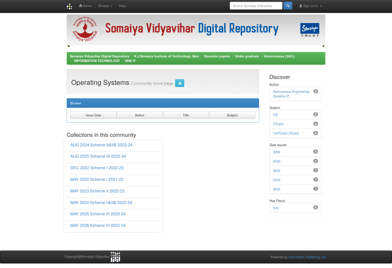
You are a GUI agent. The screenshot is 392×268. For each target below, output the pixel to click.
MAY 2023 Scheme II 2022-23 (97, 191)
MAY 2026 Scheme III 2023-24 (98, 225)
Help (122, 5)
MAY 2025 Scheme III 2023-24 (98, 213)
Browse (104, 5)
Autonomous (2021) (279, 56)
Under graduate (247, 56)
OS (275, 114)
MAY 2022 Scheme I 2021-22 (96, 179)
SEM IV (130, 60)
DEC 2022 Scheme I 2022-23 (97, 167)
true (276, 207)
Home (87, 5)
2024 (276, 179)
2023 (276, 161)
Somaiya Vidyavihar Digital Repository (99, 56)
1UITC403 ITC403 (286, 133)
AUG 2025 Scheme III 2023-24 (98, 156)
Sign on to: (311, 5)
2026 (276, 152)
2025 (276, 189)
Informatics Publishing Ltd (307, 257)
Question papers (217, 56)
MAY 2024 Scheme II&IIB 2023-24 (101, 202)
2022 (276, 170)
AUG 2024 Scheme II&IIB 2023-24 (101, 145)
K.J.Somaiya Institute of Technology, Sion (166, 56)
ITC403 (278, 124)
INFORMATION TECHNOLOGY (97, 60)
